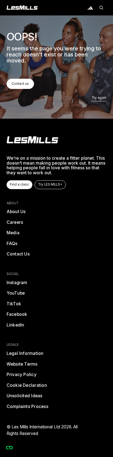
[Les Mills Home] (22, 8)
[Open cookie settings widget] (9, 447)
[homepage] (32, 139)
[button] (101, 7)
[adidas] (90, 7)
